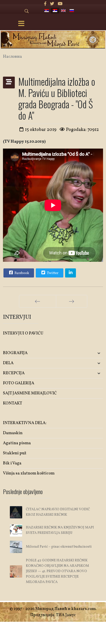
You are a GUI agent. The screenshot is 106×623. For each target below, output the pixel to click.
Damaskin (12, 433)
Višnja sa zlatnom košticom (28, 473)
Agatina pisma (17, 443)
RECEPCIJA (14, 373)
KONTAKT (12, 403)
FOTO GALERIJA (18, 383)
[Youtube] (60, 4)
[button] (86, 353)
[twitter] (52, 4)
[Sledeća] (71, 301)
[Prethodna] (37, 301)
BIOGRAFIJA (15, 353)
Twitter (52, 273)
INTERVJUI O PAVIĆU (23, 333)
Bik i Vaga (12, 463)
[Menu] (21, 24)
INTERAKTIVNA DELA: (25, 423)
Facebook (21, 273)
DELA (8, 363)
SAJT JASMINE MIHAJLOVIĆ (30, 393)
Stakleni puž (14, 453)
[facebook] (45, 4)
